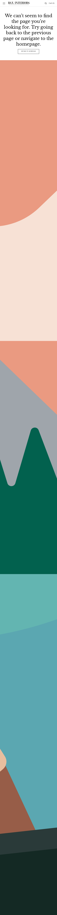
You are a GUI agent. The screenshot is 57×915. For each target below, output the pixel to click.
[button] (4, 3)
